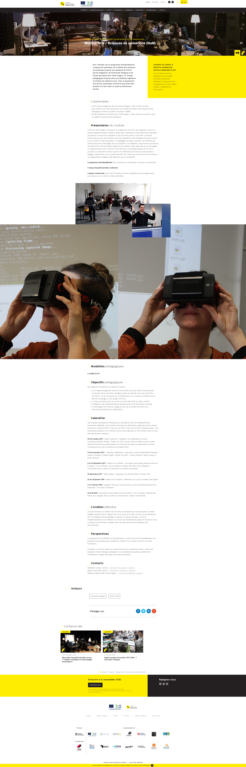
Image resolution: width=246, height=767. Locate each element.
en (185, 2)
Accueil (104, 672)
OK (152, 765)
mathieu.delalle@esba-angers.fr (130, 573)
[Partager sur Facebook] (138, 611)
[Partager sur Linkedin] (149, 611)
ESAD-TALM (114, 596)
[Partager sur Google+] (154, 611)
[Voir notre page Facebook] (169, 2)
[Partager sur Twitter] (143, 611)
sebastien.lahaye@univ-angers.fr (122, 568)
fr (182, 2)
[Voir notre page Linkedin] (167, 684)
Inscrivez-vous (95, 685)
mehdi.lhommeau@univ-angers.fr (122, 570)
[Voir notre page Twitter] (172, 2)
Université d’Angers (97, 596)
